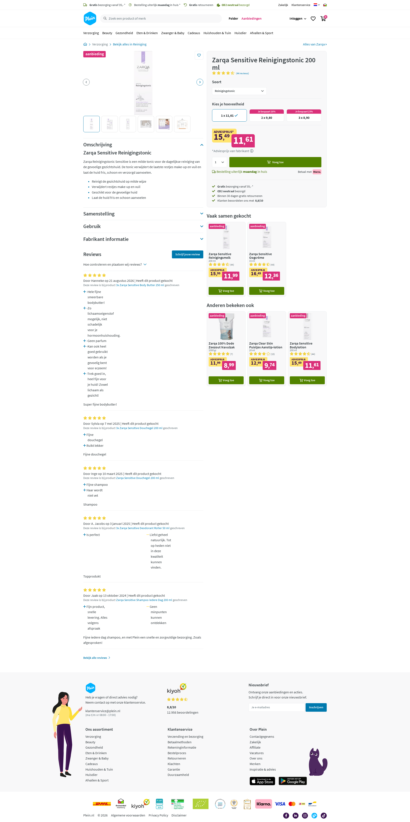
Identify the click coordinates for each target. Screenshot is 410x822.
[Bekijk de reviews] (224, 73)
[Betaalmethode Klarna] (263, 804)
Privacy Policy (158, 815)
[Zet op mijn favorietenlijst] (199, 55)
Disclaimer (179, 815)
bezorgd (231, 191)
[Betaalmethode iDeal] (302, 804)
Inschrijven (316, 707)
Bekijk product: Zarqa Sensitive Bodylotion (307, 348)
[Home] (85, 44)
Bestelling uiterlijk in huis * (156, 5)
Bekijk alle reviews (95, 658)
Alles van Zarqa (314, 44)
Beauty (107, 33)
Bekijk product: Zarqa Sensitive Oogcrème (266, 259)
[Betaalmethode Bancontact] (312, 804)
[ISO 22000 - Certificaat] (220, 804)
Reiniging (139, 44)
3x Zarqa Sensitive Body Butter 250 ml (140, 285)
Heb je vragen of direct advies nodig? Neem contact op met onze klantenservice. (115, 699)
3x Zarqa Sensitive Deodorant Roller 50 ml (143, 528)
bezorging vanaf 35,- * (107, 5)
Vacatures (257, 753)
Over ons (256, 758)
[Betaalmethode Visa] (280, 804)
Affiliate (255, 747)
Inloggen (296, 18)
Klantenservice (300, 5)
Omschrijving (97, 144)
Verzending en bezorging (185, 736)
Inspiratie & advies (263, 769)
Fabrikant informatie (106, 239)
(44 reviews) (242, 73)
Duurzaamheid (178, 775)
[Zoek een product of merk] (104, 18)
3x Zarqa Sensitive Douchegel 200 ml (139, 428)
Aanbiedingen (252, 18)
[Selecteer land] (317, 4)
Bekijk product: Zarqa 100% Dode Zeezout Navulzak (226, 348)
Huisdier (240, 33)
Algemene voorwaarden (128, 815)
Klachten (174, 764)
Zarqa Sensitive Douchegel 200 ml (137, 478)
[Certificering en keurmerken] (200, 804)
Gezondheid (124, 33)
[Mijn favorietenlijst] (313, 18)
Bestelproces (177, 753)
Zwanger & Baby (172, 33)
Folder (233, 18)
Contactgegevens (262, 736)
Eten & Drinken (147, 33)
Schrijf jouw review (187, 254)
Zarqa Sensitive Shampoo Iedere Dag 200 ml (144, 600)
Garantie (174, 769)
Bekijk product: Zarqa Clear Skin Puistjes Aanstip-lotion (266, 348)
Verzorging (91, 33)
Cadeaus (194, 33)
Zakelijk (283, 5)
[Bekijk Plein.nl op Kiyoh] (141, 804)
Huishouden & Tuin (217, 33)
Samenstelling (98, 214)
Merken (255, 764)
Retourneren (177, 758)
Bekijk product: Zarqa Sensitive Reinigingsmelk (226, 259)
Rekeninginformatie (182, 747)
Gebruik (92, 226)
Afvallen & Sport (261, 33)
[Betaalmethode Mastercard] (292, 804)
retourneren (201, 5)
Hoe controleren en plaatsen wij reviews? (112, 264)
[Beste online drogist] (234, 804)
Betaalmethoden (180, 742)
